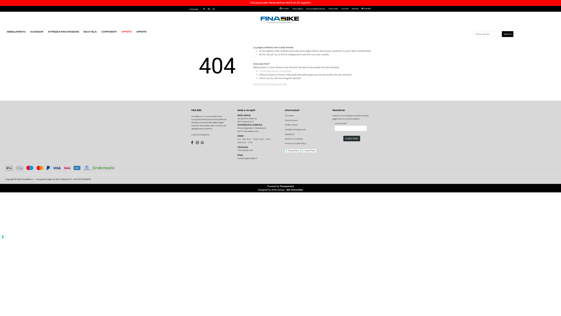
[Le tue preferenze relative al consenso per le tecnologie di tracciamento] (3, 237)
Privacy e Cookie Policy (295, 143)
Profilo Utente (291, 125)
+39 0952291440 (245, 150)
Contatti (345, 9)
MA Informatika (294, 189)
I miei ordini (333, 9)
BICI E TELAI (90, 32)
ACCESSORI (36, 32)
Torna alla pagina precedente (275, 70)
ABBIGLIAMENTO (16, 32)
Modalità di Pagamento (295, 130)
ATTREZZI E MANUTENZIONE (63, 32)
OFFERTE (126, 32)
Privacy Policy (293, 151)
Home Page (260, 84)
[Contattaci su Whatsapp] (213, 9)
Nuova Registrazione (315, 9)
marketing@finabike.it (247, 158)
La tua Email (341, 123)
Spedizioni (289, 134)
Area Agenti (297, 9)
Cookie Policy (309, 151)
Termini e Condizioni (294, 139)
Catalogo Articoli (277, 84)
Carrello (367, 9)
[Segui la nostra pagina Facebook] (204, 9)
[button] (507, 34)
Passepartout (287, 186)
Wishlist (355, 9)
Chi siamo (289, 116)
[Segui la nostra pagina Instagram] (209, 9)
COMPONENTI (109, 32)
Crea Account (291, 120)
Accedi (285, 9)
